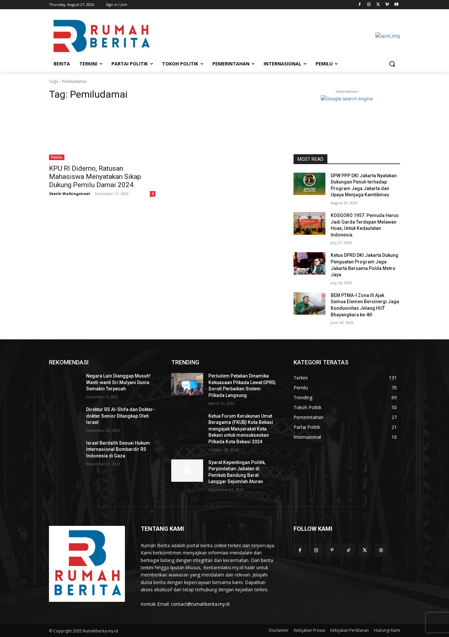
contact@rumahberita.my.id (200, 604)
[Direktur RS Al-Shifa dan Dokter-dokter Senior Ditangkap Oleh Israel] (65, 417)
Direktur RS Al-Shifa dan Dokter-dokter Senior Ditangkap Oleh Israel (120, 416)
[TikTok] (348, 550)
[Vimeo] (387, 5)
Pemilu (56, 157)
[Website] (380, 550)
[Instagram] (369, 5)
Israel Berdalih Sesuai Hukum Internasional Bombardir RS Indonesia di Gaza (118, 449)
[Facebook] (360, 5)
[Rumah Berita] (87, 564)
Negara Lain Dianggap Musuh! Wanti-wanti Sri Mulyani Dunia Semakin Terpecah (118, 382)
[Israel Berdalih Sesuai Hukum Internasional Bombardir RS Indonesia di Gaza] (65, 451)
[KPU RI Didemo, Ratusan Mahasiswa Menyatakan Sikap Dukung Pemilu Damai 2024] (102, 133)
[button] (392, 64)
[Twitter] (378, 5)
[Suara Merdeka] (101, 35)
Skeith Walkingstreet (69, 193)
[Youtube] (396, 5)
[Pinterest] (332, 550)
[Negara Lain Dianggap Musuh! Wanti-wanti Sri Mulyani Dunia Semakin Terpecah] (65, 384)
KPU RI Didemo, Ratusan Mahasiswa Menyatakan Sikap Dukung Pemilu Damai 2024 (95, 176)
